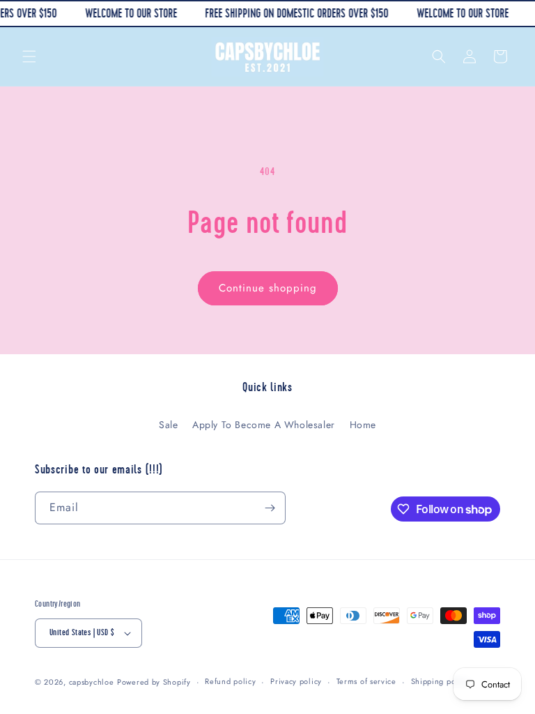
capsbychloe (91, 682)
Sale (168, 425)
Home (363, 425)
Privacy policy (296, 681)
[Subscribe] (269, 508)
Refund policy (230, 681)
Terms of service (366, 681)
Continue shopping (268, 288)
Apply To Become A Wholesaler (263, 425)
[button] (29, 56)
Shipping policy (440, 681)
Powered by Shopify (154, 682)
